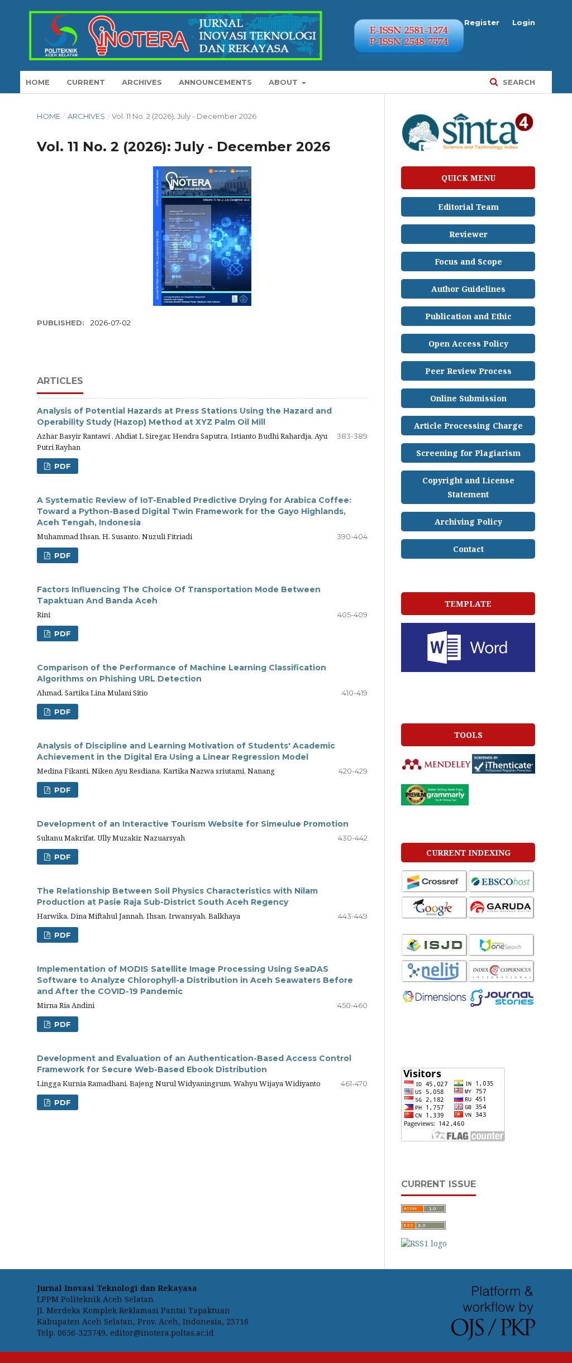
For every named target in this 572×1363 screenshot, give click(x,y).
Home (38, 82)
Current (85, 82)
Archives (142, 82)
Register (481, 22)
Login (523, 22)
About (284, 82)
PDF (61, 466)
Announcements (215, 82)
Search (517, 82)
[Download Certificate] (468, 151)
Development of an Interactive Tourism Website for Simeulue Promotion (193, 824)
